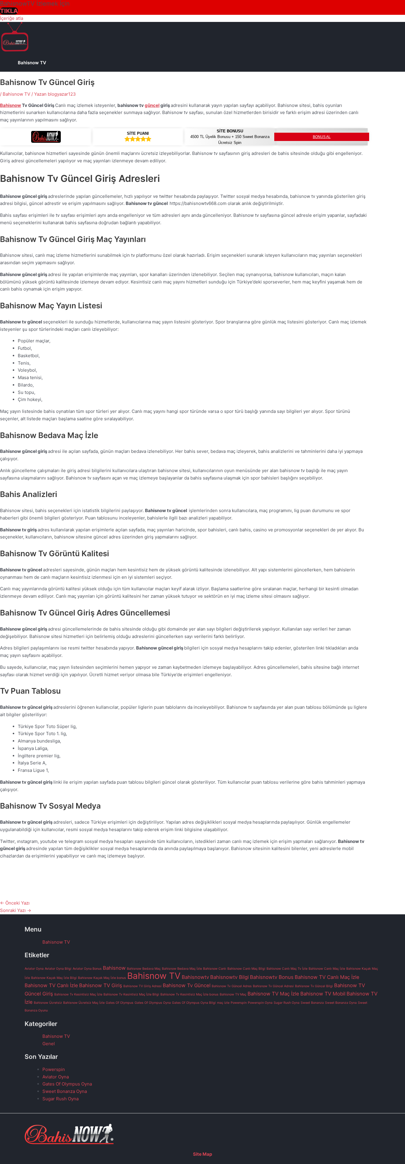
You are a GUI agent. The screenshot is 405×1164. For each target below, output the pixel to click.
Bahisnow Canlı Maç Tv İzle (287, 969)
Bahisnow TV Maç (233, 994)
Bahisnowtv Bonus (272, 977)
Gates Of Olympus (119, 1003)
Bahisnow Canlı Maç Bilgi (246, 969)
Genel (48, 1043)
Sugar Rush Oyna (286, 1003)
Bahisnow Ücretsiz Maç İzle (84, 1003)
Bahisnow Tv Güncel (187, 985)
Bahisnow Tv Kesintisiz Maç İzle (78, 994)
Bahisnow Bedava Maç (144, 969)
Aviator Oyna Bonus (87, 969)
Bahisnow (10, 105)
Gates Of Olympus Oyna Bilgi (194, 1003)
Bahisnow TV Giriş (100, 985)
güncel (152, 105)
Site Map (202, 1154)
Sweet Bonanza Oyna (341, 1003)
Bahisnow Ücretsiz (48, 1003)
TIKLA (9, 11)
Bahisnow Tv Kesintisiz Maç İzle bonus (189, 994)
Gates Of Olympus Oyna (153, 1003)
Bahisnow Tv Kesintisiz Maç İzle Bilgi (131, 994)
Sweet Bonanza (312, 1003)
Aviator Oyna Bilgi (58, 969)
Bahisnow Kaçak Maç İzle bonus (102, 978)
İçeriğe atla (11, 18)
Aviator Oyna (34, 969)
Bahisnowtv (195, 977)
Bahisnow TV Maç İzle (273, 994)
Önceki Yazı (15, 903)
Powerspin (239, 1003)
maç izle (223, 1003)
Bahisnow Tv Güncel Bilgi (314, 986)
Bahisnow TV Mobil (322, 994)
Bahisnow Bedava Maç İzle (182, 969)
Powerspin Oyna (260, 1003)
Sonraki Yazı (15, 910)
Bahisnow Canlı (214, 969)
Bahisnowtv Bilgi (229, 977)
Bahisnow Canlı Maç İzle (327, 969)
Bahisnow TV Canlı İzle (51, 985)
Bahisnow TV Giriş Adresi (142, 986)
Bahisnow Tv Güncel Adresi (273, 986)
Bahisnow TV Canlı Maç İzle (327, 977)
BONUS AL (322, 137)
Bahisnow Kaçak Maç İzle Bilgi (54, 978)
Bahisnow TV (32, 62)
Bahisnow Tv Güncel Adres (232, 986)
